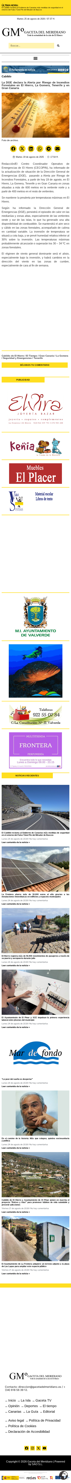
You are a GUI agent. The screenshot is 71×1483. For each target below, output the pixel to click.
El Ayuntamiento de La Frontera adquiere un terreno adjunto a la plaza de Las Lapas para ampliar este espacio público (35, 1265)
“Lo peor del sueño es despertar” (17, 1079)
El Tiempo (31, 355)
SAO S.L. (37, 1464)
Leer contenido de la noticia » (16, 842)
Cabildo (6, 76)
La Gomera (62, 355)
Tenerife (38, 358)
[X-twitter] (38, 1448)
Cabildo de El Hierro (13, 355)
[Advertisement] (35, 310)
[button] (35, 58)
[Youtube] (44, 1448)
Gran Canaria (46, 355)
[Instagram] (32, 1448)
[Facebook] (26, 1448)
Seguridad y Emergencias (17, 358)
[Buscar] (58, 45)
